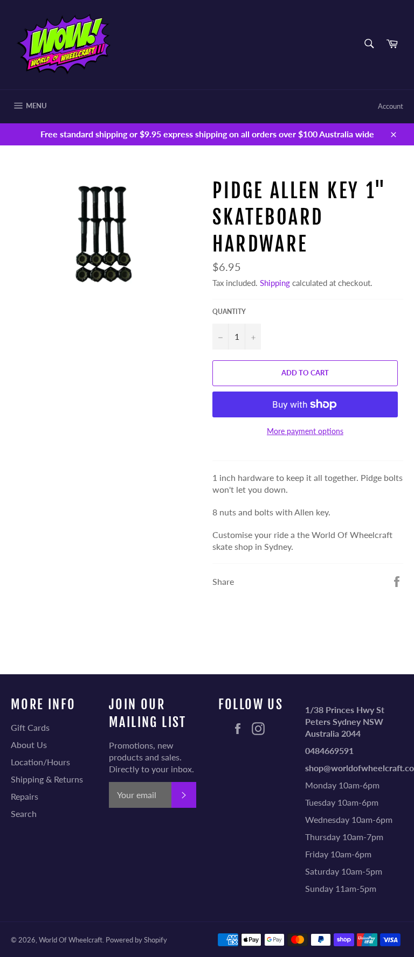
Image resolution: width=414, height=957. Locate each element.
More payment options (305, 431)
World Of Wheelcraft (70, 939)
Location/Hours (40, 762)
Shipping (275, 283)
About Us (29, 744)
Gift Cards (30, 727)
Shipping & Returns (47, 779)
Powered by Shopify (136, 939)
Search (24, 813)
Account (390, 106)
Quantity (229, 312)
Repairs (24, 796)
